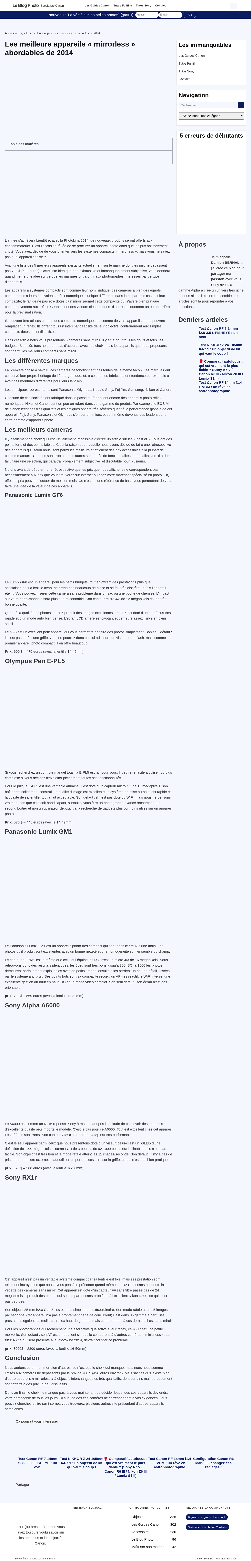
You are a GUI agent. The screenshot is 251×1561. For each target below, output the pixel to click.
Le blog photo (26, 5)
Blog (20, 33)
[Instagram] (110, 1519)
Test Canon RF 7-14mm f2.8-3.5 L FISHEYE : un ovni (218, 333)
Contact (160, 5)
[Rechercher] (241, 105)
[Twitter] (89, 1519)
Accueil (9, 33)
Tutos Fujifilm (123, 5)
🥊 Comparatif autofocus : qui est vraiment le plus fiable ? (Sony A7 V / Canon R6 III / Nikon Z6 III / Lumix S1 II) (221, 369)
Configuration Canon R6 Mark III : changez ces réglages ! (213, 1463)
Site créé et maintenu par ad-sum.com (35, 1558)
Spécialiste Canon (52, 5)
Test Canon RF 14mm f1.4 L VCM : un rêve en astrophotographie (220, 387)
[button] (234, 5)
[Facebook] (78, 1519)
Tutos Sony (143, 5)
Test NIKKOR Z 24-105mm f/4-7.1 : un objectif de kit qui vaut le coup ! (220, 349)
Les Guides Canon (97, 5)
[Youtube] (99, 1519)
